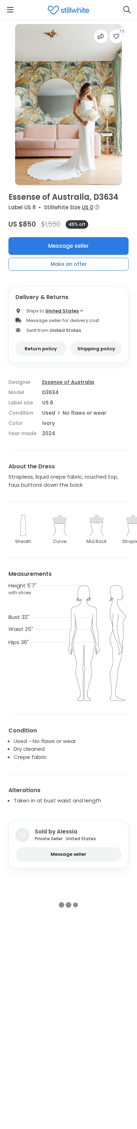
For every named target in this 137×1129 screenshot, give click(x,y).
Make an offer (69, 264)
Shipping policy (96, 348)
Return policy (41, 348)
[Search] (127, 10)
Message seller (68, 246)
